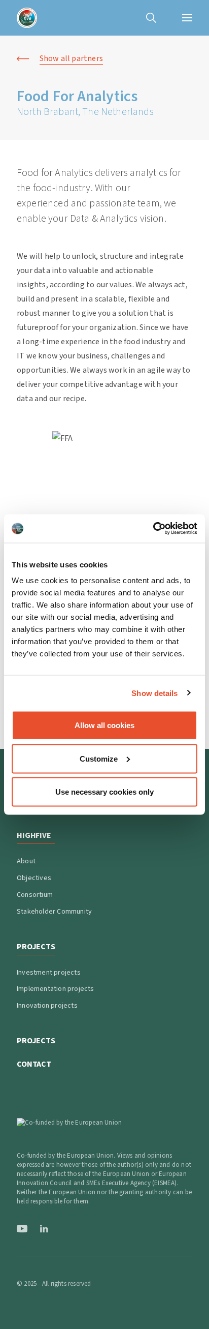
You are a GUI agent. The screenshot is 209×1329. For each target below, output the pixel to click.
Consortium (35, 895)
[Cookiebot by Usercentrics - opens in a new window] (153, 528)
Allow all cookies (104, 725)
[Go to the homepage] (27, 18)
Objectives (34, 878)
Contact (34, 1064)
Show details (154, 692)
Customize (99, 758)
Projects (36, 1040)
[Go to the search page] (151, 18)
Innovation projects (47, 1006)
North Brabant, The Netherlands (85, 112)
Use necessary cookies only (104, 792)
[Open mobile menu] (187, 18)
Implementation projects (55, 989)
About (26, 861)
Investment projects (49, 973)
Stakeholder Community (54, 912)
